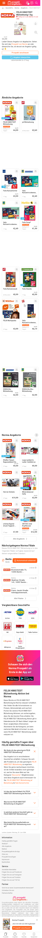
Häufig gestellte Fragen (10, 841)
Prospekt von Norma (20, 44)
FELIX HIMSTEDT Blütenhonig (18, 780)
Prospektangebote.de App (11, 851)
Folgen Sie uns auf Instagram (12, 875)
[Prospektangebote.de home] (15, 3)
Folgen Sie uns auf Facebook (12, 872)
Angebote (24, 8)
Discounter (16, 775)
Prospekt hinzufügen (9, 857)
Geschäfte (9, 8)
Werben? (5, 844)
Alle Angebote (6, 846)
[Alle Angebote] (36, 435)
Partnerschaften (7, 893)
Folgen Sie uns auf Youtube (11, 877)
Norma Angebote (11, 435)
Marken (4, 849)
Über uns (5, 854)
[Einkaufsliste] (32, 3)
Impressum (5, 859)
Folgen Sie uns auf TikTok (11, 880)
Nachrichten (6, 862)
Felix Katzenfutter (22, 783)
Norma (17, 8)
